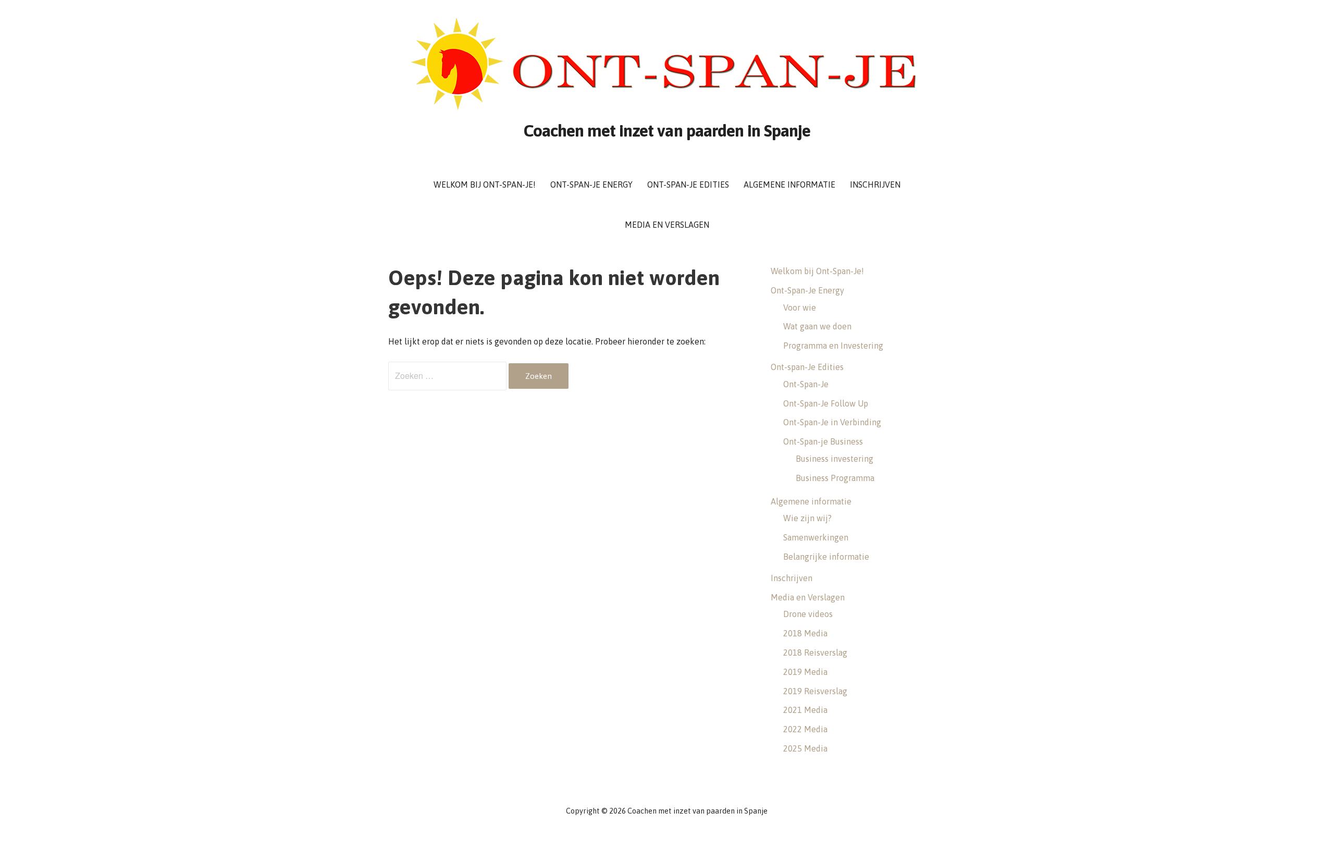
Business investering (834, 458)
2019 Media (805, 671)
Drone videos (808, 614)
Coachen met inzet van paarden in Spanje (667, 130)
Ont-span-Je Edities (688, 184)
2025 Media (805, 748)
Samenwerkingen (815, 537)
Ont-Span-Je (806, 384)
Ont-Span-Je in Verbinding (832, 422)
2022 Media (805, 729)
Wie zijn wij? (807, 518)
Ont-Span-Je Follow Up (825, 403)
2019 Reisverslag (815, 691)
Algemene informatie (789, 184)
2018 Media (805, 633)
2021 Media (805, 710)
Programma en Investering (833, 345)
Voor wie (799, 307)
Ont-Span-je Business (823, 441)
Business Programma (835, 478)
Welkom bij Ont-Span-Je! (485, 184)
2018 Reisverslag (815, 652)
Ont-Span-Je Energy (591, 184)
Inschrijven (875, 184)
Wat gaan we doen (817, 326)
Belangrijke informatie (826, 556)
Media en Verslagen (667, 224)
